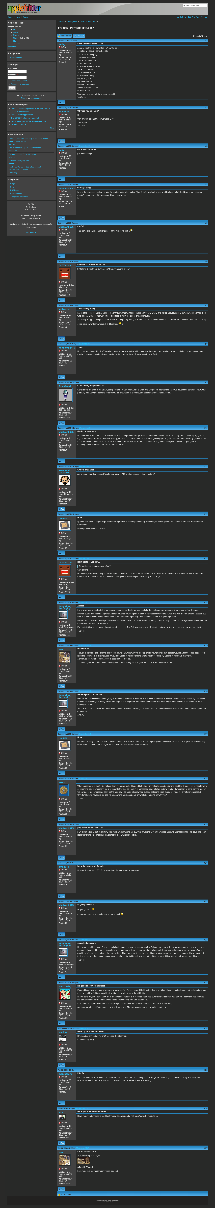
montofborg (65, 1074)
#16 (206, 691)
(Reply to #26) (82, 1148)
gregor (11, 163)
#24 (206, 1028)
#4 (206, 185)
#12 (206, 514)
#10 (206, 428)
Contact (204, 17)
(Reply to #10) (85, 467)
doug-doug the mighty (65, 607)
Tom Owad (65, 386)
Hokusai (63, 518)
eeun (61, 649)
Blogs (12, 184)
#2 (206, 108)
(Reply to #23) (86, 1028)
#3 (206, 146)
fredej (62, 44)
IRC (14, 29)
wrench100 (13, 151)
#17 (206, 734)
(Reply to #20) (84, 901)
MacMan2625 (66, 227)
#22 (206, 940)
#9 (206, 382)
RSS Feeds (14, 190)
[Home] (24, 13)
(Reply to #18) (85, 824)
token (62, 782)
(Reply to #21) (84, 940)
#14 (206, 603)
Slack (15, 41)
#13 (206, 559)
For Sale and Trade (88, 22)
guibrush (12, 144)
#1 (206, 40)
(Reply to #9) (85, 428)
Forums (17, 17)
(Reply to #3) (84, 185)
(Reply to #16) (85, 734)
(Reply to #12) (85, 559)
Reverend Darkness (64, 471)
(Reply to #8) (85, 382)
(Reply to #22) (85, 983)
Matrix (15, 32)
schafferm (13, 157)
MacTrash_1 (66, 986)
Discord (16, 35)
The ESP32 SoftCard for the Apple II (25, 118)
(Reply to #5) (84, 261)
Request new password (20, 84)
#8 (206, 344)
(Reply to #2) (84, 146)
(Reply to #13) (84, 603)
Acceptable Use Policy (19, 197)
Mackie (63, 1032)
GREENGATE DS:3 (18, 125)
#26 (206, 1108)
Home (10, 17)
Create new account (19, 81)
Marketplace (72, 22)
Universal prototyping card (19, 161)
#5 (206, 223)
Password (13, 75)
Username (13, 68)
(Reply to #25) (81, 1108)
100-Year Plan (193, 17)
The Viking (13, 173)
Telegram (17, 44)
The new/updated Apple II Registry (22, 154)
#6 (206, 261)
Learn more (12, 47)
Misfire (15, 38)
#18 (206, 778)
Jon (61, 1112)
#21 (206, 901)
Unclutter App (36, 98)
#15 (206, 645)
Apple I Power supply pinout (22, 115)
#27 (206, 1148)
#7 (206, 305)
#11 (206, 467)
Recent (25, 17)
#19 (206, 824)
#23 (206, 983)
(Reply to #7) (84, 344)
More (52, 128)
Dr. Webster (65, 265)
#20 (206, 863)
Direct (23, 98)
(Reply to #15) (85, 691)
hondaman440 (67, 188)
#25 (206, 1070)
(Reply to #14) (85, 645)
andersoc (64, 111)
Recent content (16, 57)
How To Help (181, 17)
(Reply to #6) (84, 305)
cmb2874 (64, 866)
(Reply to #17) (84, 778)
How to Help (31, 233)
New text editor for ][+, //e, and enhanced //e (28, 121)
